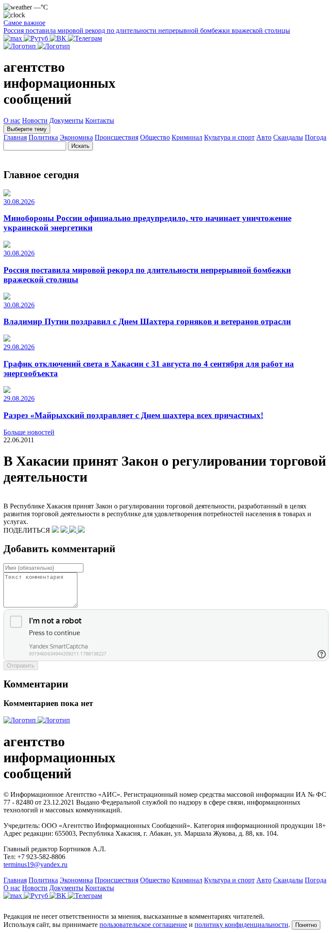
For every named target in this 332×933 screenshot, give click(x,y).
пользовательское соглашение (143, 924)
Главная (15, 137)
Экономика (76, 137)
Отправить (21, 665)
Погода (315, 137)
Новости (35, 120)
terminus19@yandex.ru (35, 864)
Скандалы (288, 137)
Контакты (99, 120)
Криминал (187, 137)
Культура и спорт (229, 137)
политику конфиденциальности (241, 924)
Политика (43, 137)
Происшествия (116, 137)
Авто (263, 137)
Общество (155, 137)
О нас (11, 120)
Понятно (306, 925)
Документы (66, 120)
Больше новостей (28, 432)
